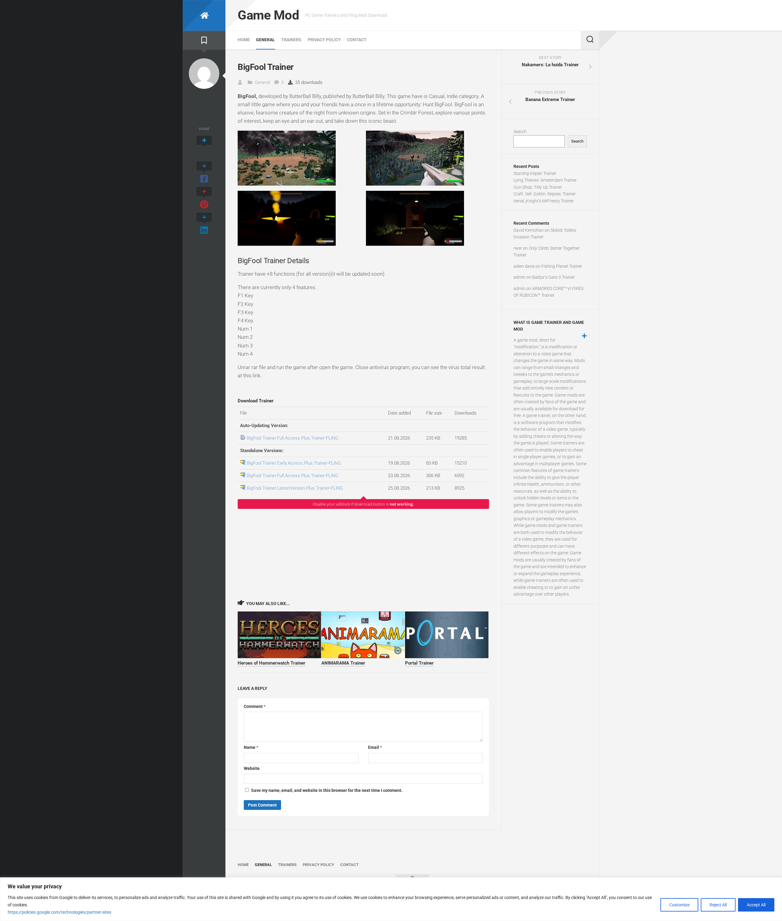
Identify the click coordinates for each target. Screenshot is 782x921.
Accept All (756, 904)
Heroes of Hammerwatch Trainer (271, 663)
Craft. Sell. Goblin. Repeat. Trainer (544, 193)
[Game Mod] (204, 15)
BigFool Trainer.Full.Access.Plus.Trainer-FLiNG (292, 438)
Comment (254, 706)
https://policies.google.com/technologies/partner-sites (59, 912)
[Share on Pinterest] (204, 198)
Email (375, 747)
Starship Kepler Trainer (534, 173)
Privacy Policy (324, 39)
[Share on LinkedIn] (204, 224)
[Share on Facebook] (204, 172)
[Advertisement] (363, 554)
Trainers (291, 39)
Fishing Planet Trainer (561, 266)
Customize (679, 904)
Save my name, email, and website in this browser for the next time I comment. (327, 790)
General (265, 39)
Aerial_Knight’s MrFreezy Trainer (543, 200)
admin (519, 277)
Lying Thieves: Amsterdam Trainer (545, 180)
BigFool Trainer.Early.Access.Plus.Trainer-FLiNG (294, 463)
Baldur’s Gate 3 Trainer (553, 277)
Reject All (718, 904)
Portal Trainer (419, 663)
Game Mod (268, 15)
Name (251, 747)
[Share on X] (204, 147)
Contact (357, 39)
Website (252, 768)
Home (244, 39)
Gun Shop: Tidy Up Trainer (537, 187)
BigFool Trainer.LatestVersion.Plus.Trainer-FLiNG (295, 488)
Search (520, 131)
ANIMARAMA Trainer (343, 663)
